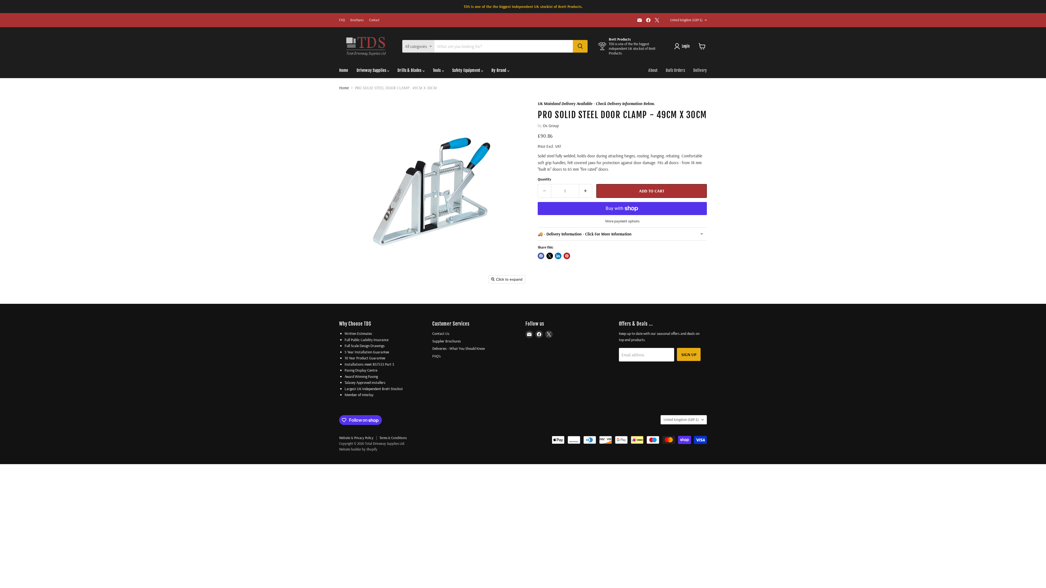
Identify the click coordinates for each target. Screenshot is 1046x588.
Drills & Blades (409, 70)
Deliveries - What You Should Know (458, 348)
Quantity (544, 179)
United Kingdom (686, 20)
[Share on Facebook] (541, 256)
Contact (374, 20)
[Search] (580, 46)
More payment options (622, 221)
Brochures (357, 20)
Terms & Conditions (393, 438)
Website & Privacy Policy (356, 438)
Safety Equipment (466, 70)
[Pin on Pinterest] (567, 256)
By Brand (499, 70)
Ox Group (551, 125)
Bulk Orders (675, 70)
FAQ (342, 20)
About (653, 70)
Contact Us (440, 333)
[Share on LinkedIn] (558, 256)
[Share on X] (549, 256)
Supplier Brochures (446, 341)
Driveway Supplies (372, 70)
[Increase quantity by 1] (585, 191)
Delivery (700, 70)
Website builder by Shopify (358, 449)
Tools (437, 70)
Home (343, 70)
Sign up (688, 354)
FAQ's (436, 356)
